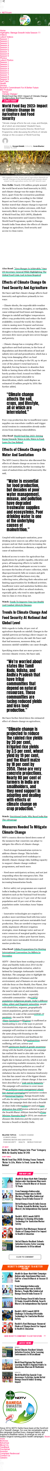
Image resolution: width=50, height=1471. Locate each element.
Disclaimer (5, 1449)
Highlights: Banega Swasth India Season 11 (20, 32)
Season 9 (4, 56)
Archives (4, 1441)
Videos (3, 35)
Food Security (9, 1142)
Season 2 (4, 41)
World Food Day (34, 1142)
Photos (3, 58)
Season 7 (4, 51)
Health (3, 83)
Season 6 (4, 49)
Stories (3, 85)
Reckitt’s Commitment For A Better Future (19, 87)
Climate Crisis (9, 1137)
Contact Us (5, 1455)
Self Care (4, 81)
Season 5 (4, 47)
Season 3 (4, 43)
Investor (4, 1451)
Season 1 (4, 39)
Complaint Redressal (9, 1453)
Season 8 (4, 54)
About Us (4, 1445)
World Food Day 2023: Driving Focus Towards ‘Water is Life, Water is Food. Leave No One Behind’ (23, 439)
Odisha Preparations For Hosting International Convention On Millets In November (24, 952)
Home (3, 30)
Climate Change (10, 94)
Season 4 (4, 45)
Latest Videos (6, 37)
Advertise (4, 1443)
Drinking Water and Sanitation (17, 1140)
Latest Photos (6, 60)
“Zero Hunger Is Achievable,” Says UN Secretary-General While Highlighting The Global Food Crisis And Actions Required (24, 272)
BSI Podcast (6, 90)
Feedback (4, 1447)
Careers (3, 1457)
